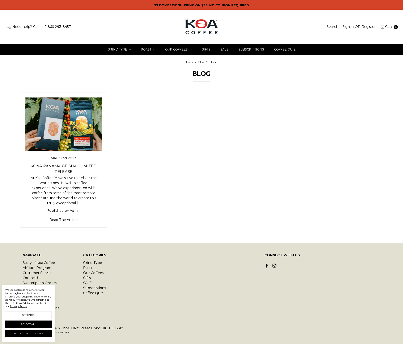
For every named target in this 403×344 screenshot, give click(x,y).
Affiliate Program (37, 268)
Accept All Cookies (28, 333)
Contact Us (32, 278)
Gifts (206, 49)
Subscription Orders (39, 283)
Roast (146, 49)
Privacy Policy (18, 306)
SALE (224, 49)
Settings (28, 315)
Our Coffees (176, 49)
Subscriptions (251, 49)
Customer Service (37, 273)
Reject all (28, 324)
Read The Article (64, 220)
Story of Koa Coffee (39, 263)
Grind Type (117, 49)
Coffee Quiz (285, 49)
